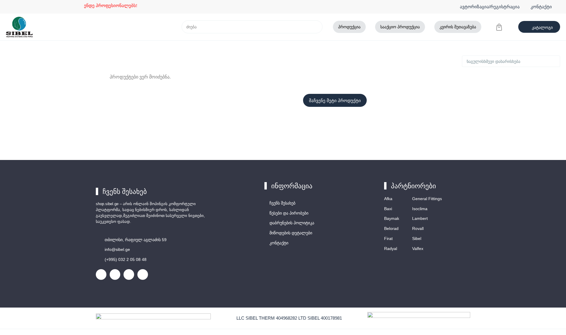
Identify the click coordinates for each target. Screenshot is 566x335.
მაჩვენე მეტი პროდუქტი (335, 100)
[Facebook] (101, 274)
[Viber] (129, 274)
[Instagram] (115, 274)
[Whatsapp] (142, 274)
